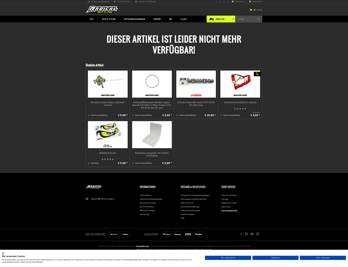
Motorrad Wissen (147, 207)
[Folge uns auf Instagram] (257, 234)
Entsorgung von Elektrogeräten (194, 199)
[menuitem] (98, 2)
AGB (182, 218)
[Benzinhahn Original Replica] (108, 84)
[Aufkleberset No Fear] (108, 134)
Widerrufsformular (229, 203)
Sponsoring (144, 214)
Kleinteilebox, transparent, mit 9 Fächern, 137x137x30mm (152, 154)
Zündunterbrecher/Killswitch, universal (240, 102)
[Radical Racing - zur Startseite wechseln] (102, 9)
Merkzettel (240, 2)
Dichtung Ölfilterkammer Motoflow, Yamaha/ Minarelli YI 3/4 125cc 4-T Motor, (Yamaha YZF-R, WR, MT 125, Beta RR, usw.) (152, 105)
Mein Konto (257, 2)
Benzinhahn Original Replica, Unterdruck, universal (108, 103)
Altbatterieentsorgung (190, 210)
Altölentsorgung (187, 214)
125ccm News (145, 195)
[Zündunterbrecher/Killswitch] (240, 84)
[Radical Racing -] (112, 187)
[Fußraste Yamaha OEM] (196, 84)
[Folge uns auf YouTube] (252, 235)
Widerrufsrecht (187, 203)
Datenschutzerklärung (190, 207)
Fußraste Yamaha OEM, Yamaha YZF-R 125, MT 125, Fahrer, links (196, 103)
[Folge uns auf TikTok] (241, 235)
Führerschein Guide (148, 203)
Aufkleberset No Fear (107, 153)
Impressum (226, 207)
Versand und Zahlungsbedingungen (195, 195)
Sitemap (224, 199)
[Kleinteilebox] (152, 134)
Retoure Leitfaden (229, 195)
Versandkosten (142, 246)
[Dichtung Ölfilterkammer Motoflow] (152, 84)
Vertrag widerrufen (229, 210)
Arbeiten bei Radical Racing (151, 199)
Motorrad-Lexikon (147, 210)
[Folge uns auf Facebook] (246, 235)
